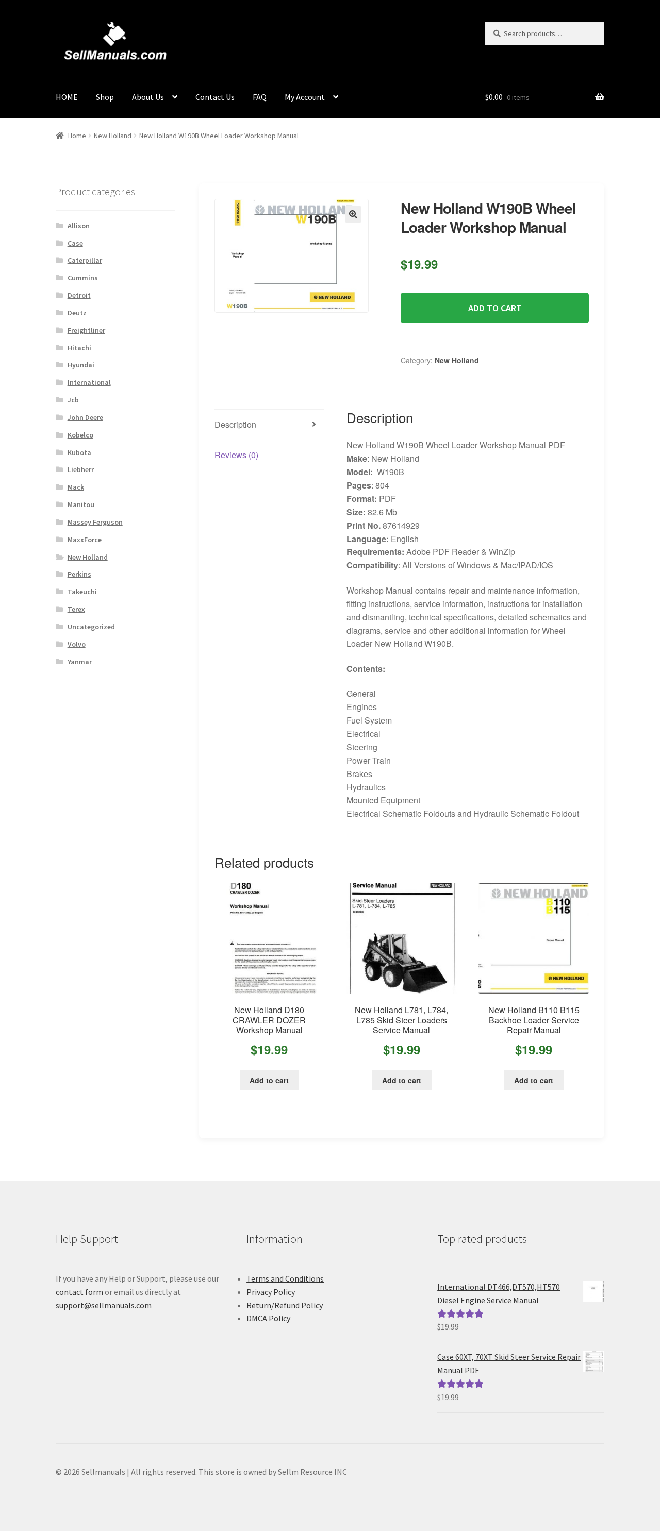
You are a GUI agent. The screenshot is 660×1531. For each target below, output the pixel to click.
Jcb (73, 400)
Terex (76, 609)
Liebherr (81, 469)
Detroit (79, 295)
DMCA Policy (268, 1318)
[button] (353, 214)
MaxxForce (85, 539)
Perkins (79, 574)
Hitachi (79, 347)
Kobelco (80, 435)
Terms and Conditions (285, 1278)
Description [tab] (235, 424)
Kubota (79, 452)
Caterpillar (85, 260)
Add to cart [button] (269, 1080)
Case (75, 243)
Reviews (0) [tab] (236, 455)
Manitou (81, 504)
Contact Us (215, 97)
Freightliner (86, 330)
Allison (79, 225)
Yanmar (80, 661)
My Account (305, 97)
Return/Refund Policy (284, 1305)
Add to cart (495, 308)
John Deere (85, 417)
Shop (105, 97)
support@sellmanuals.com (104, 1305)
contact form (79, 1292)
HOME (67, 97)
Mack (76, 487)
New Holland (112, 135)
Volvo (77, 644)
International (89, 382)
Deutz (77, 312)
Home (77, 135)
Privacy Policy (270, 1292)
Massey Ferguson (95, 522)
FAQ (260, 97)
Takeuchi (82, 591)
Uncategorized (91, 626)
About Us (148, 97)
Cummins (83, 277)
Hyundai (81, 364)
